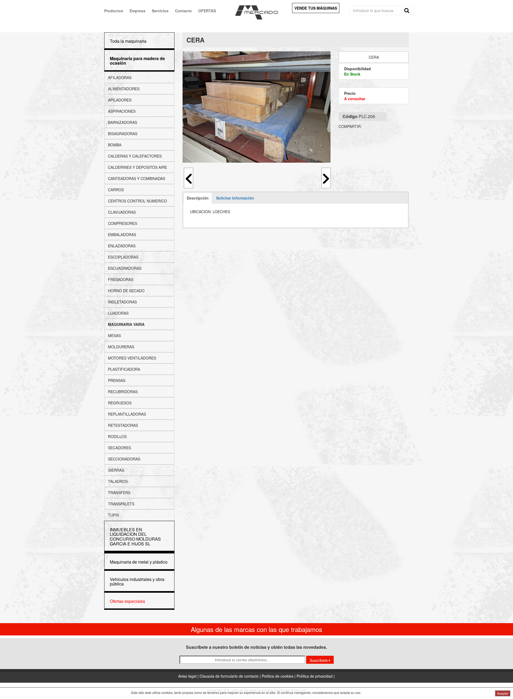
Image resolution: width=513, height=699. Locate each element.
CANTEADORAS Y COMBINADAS (136, 178)
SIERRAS (116, 470)
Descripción (198, 198)
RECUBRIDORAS (123, 391)
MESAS (114, 335)
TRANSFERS (119, 492)
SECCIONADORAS (124, 459)
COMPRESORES (122, 223)
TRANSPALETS (121, 503)
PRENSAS (116, 380)
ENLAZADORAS (121, 245)
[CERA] (256, 106)
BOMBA (114, 144)
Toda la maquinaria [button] (128, 41)
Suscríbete (319, 660)
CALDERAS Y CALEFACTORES (135, 156)
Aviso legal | (189, 676)
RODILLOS (117, 436)
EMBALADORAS (122, 234)
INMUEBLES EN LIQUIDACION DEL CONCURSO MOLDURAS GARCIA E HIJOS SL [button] (135, 536)
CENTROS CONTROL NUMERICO (137, 201)
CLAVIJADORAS (122, 212)
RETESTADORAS (123, 425)
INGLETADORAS (122, 301)
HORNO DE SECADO (126, 290)
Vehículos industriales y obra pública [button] (137, 581)
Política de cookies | (279, 676)
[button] (137, 60)
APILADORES (119, 100)
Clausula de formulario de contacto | (231, 676)
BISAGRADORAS (122, 133)
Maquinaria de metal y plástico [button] (139, 562)
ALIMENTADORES (123, 88)
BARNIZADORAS (122, 122)
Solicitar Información (235, 198)
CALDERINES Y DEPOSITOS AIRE (137, 167)
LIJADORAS (118, 313)
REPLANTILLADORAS (127, 414)
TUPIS (113, 515)
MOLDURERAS (121, 346)
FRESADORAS (120, 279)
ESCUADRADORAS (124, 268)
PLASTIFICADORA (124, 369)
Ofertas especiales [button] (127, 601)
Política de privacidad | (316, 676)
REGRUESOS (119, 402)
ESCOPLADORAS (123, 257)
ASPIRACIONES (121, 111)
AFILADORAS (119, 77)
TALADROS (118, 481)
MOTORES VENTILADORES (132, 358)
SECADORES (119, 447)
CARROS (116, 189)
